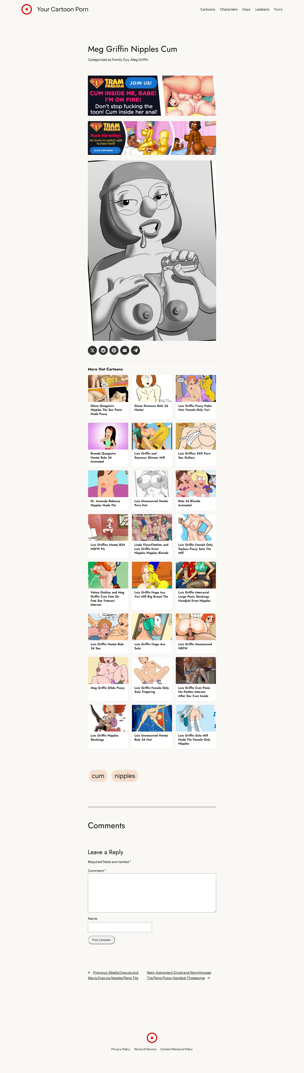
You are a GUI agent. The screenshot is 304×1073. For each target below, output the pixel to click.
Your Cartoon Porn (63, 9)
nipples (125, 775)
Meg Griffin (139, 60)
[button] (92, 350)
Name (92, 918)
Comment (97, 871)
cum (98, 775)
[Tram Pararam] (152, 114)
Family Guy (120, 60)
